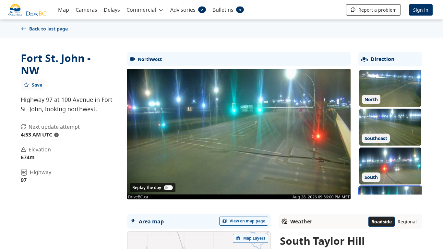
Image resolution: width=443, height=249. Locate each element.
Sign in (420, 10)
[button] (145, 9)
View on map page (247, 221)
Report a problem (377, 10)
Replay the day (146, 187)
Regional (407, 222)
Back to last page (48, 29)
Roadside (381, 222)
